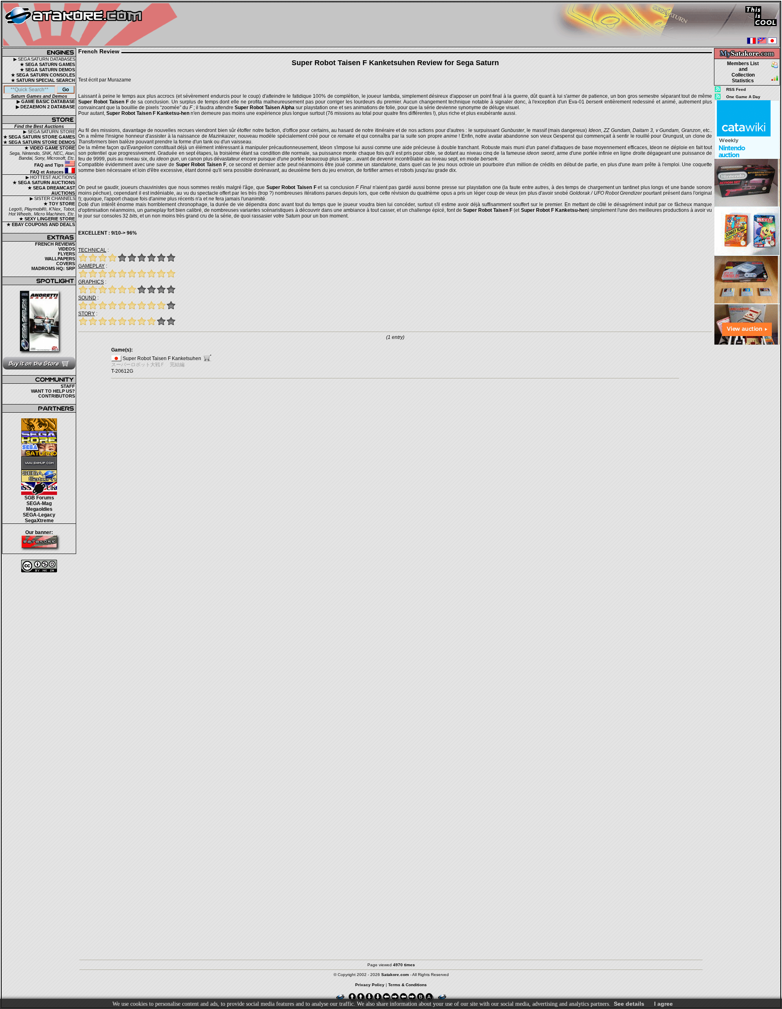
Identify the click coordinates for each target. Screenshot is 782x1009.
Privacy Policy (369, 985)
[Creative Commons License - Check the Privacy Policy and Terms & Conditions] (39, 566)
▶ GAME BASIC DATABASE (46, 101)
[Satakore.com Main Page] (92, 24)
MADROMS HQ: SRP (53, 268)
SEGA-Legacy (39, 515)
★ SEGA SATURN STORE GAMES (39, 136)
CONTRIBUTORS (56, 395)
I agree (663, 1003)
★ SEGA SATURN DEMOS (47, 69)
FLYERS (66, 253)
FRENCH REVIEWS (55, 244)
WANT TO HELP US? (53, 391)
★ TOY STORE (59, 203)
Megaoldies (39, 509)
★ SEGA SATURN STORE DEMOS (39, 142)
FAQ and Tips (49, 165)
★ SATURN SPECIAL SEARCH (43, 80)
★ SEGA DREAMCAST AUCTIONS (51, 190)
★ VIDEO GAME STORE (49, 147)
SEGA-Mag (39, 503)
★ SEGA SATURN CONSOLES (43, 75)
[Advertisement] (747, 468)
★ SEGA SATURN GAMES (47, 64)
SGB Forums (39, 498)
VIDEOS (66, 248)
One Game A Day (743, 97)
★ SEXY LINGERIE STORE (47, 218)
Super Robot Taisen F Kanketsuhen (162, 358)
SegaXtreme (39, 520)
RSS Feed (736, 89)
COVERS (65, 263)
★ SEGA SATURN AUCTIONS (44, 182)
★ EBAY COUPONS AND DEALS (41, 224)
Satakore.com (395, 974)
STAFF (68, 386)
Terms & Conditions (407, 985)
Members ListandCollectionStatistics (743, 72)
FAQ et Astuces (47, 171)
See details (629, 1003)
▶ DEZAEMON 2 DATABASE (45, 106)
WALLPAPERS (60, 258)
